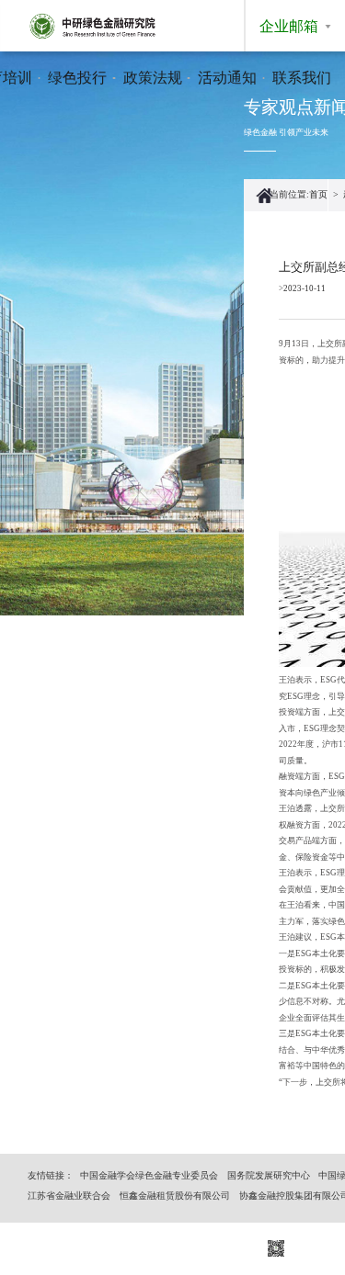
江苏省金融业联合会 (69, 1195)
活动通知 (227, 77)
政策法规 (152, 77)
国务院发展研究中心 (268, 1175)
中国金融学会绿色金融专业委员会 (149, 1175)
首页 (318, 194)
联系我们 (301, 77)
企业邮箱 (288, 26)
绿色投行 (77, 77)
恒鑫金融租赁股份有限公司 (175, 1195)
